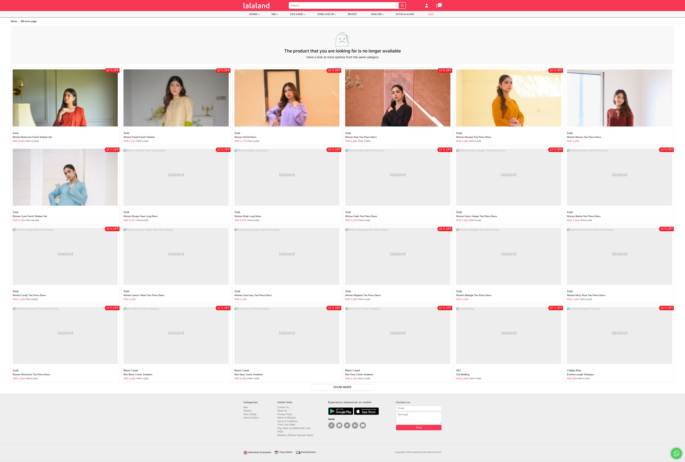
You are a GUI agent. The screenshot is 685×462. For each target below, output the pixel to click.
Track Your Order (286, 424)
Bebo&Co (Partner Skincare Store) (295, 435)
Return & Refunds (286, 417)
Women (253, 14)
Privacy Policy (284, 414)
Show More (342, 387)
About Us (282, 410)
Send (419, 427)
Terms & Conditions (287, 421)
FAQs (280, 431)
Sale (430, 14)
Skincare (376, 14)
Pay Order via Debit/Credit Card (293, 428)
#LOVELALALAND (405, 14)
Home (14, 21)
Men (274, 14)
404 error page (29, 21)
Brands (352, 14)
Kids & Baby (296, 14)
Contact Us (283, 407)
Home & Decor (325, 14)
